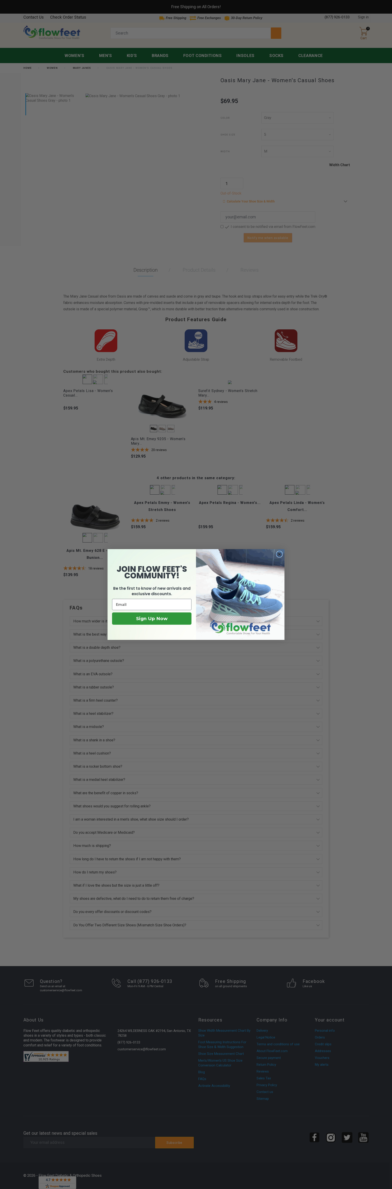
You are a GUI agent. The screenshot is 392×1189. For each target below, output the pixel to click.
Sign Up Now (152, 618)
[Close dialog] (279, 554)
